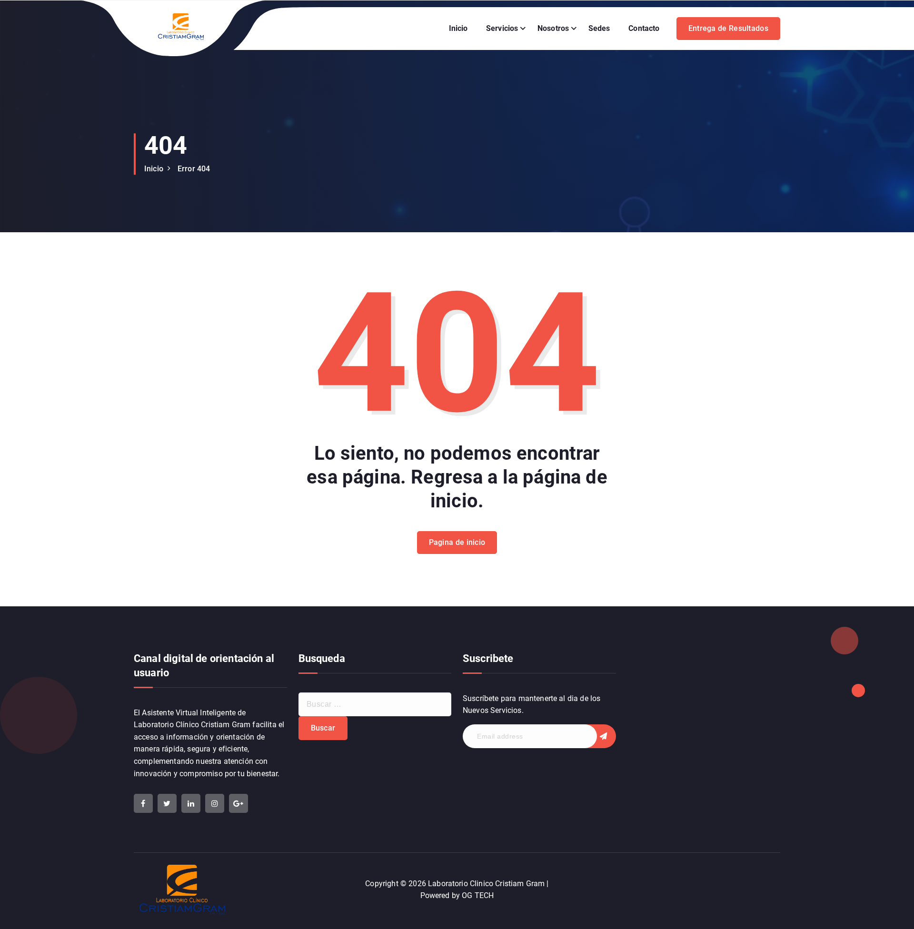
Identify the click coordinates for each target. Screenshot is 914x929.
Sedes (599, 28)
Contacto (643, 28)
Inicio (458, 28)
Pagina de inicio (457, 542)
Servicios (502, 28)
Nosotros (553, 28)
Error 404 (194, 168)
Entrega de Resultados (728, 28)
